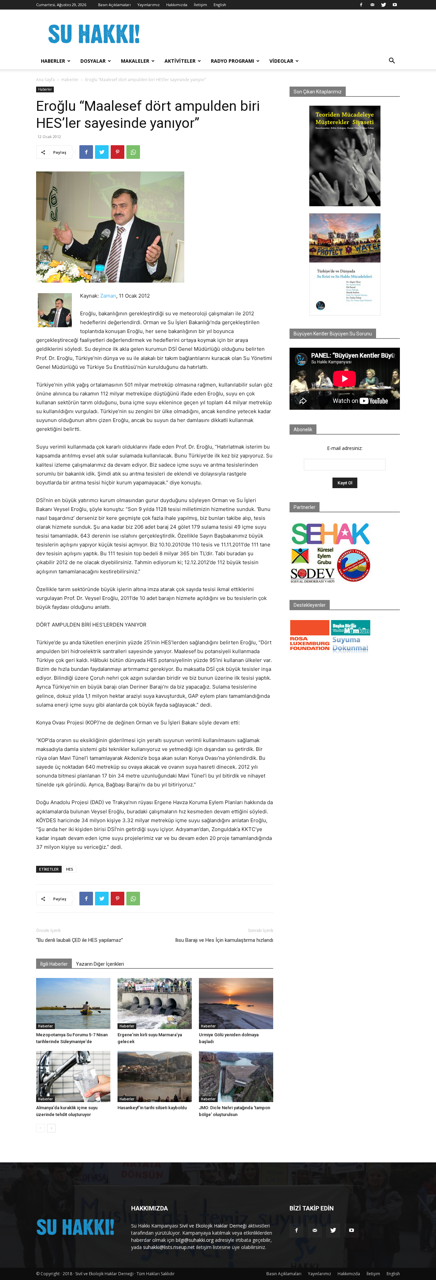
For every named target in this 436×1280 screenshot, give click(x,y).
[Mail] (372, 5)
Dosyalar (93, 61)
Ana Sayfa (45, 79)
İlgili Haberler (54, 964)
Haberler (53, 61)
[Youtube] (395, 5)
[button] (392, 61)
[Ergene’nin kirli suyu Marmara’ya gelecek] (155, 1003)
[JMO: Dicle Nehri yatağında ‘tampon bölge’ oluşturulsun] (236, 1076)
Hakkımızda (176, 4)
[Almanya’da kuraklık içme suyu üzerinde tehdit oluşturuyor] (73, 1076)
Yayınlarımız (148, 4)
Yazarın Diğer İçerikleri (100, 964)
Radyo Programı (232, 61)
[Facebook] (361, 5)
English (220, 4)
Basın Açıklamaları (114, 4)
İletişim (200, 4)
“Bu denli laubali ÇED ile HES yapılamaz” (79, 940)
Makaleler (135, 61)
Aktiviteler (180, 61)
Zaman (108, 295)
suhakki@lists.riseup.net (169, 1247)
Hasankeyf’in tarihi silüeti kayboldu (152, 1107)
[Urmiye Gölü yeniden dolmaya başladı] (236, 1003)
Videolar (281, 61)
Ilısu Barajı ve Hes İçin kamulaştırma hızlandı (224, 940)
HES (69, 869)
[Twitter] (383, 5)
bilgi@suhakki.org (195, 1240)
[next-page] (51, 1128)
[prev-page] (40, 1128)
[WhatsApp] (133, 152)
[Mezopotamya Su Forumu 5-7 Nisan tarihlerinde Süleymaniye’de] (73, 1003)
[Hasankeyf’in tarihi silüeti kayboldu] (155, 1076)
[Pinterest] (117, 152)
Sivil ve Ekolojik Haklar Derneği (213, 1225)
